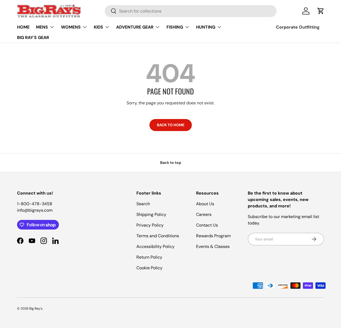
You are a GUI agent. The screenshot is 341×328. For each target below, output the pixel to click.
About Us (205, 204)
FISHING (175, 27)
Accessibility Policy (155, 246)
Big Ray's (35, 308)
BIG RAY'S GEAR (33, 37)
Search (143, 204)
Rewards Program (213, 236)
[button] (321, 11)
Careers (204, 214)
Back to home (170, 124)
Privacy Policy (150, 225)
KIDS (98, 27)
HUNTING (205, 27)
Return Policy (149, 257)
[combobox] (191, 11)
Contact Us (207, 225)
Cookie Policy (149, 268)
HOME (23, 27)
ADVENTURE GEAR (134, 27)
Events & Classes (213, 246)
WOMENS (71, 27)
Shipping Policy (151, 214)
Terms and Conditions (157, 236)
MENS (42, 27)
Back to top (170, 162)
